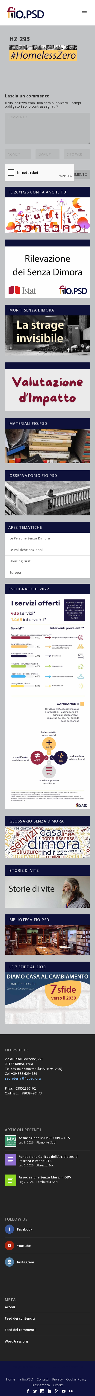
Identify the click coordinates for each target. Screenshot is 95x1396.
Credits (58, 1385)
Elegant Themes (46, 1367)
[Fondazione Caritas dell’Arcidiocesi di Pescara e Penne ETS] (10, 1159)
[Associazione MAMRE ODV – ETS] (10, 1141)
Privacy (57, 1379)
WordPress (47, 1372)
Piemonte (42, 1142)
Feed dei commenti (20, 1329)
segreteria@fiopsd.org (23, 1078)
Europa (15, 572)
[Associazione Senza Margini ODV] (10, 1180)
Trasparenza (40, 1385)
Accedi (10, 1307)
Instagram (25, 1262)
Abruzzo (42, 1165)
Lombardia (43, 1182)
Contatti (43, 1379)
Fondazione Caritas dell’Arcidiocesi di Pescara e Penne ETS (48, 1158)
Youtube (24, 1245)
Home (10, 1379)
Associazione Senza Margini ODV (45, 1177)
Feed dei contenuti (20, 1318)
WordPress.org (16, 1341)
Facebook (24, 1229)
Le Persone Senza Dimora (29, 538)
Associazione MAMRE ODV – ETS (44, 1138)
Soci (53, 1142)
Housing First (20, 561)
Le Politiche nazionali (26, 550)
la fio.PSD (26, 1379)
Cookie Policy (76, 1379)
